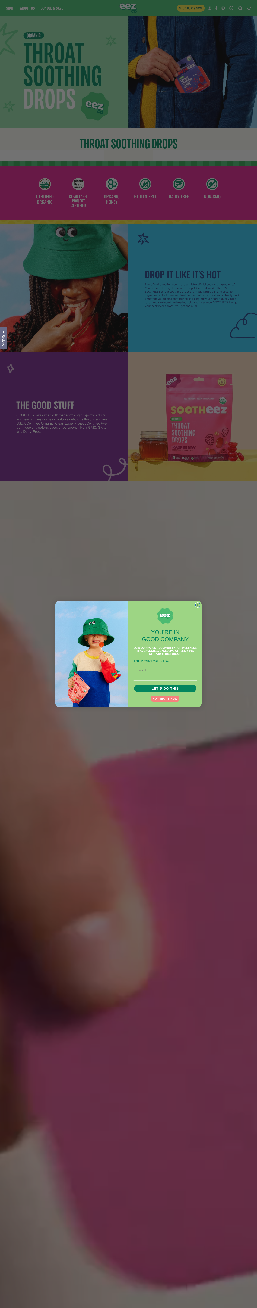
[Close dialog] (197, 605)
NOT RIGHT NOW (165, 698)
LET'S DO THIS (165, 688)
